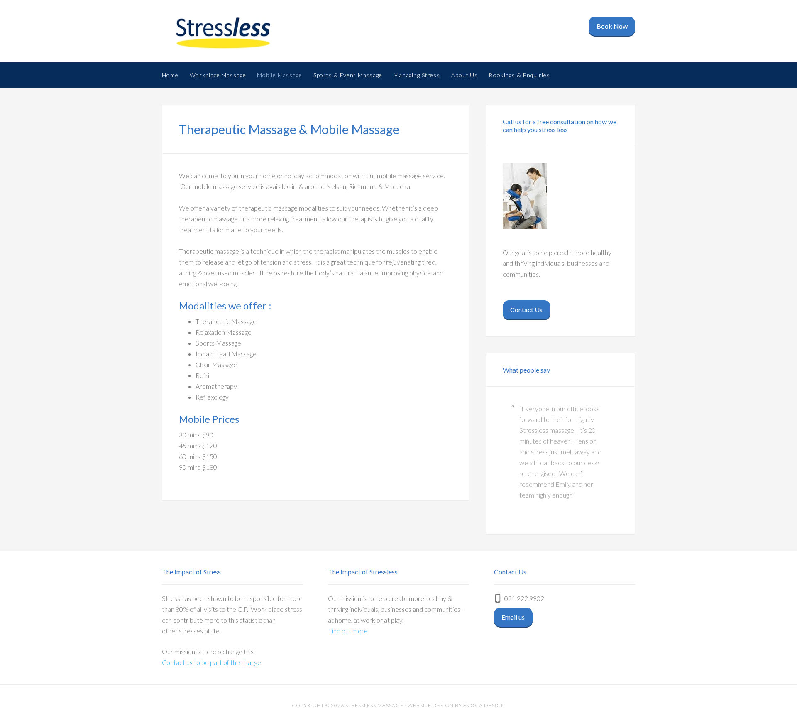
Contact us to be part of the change (211, 662)
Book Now (612, 26)
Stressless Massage (228, 33)
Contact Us (526, 310)
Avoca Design (484, 705)
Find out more (348, 631)
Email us (513, 617)
